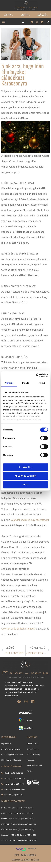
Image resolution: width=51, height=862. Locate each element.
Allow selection (26, 476)
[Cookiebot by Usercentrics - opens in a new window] (36, 375)
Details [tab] (25, 383)
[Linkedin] (41, 22)
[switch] (44, 438)
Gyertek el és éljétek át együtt (18, 628)
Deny (25, 484)
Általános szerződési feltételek (25, 859)
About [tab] (42, 383)
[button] (3, 22)
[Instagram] (37, 22)
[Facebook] (32, 22)
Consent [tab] (9, 383)
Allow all (25, 467)
